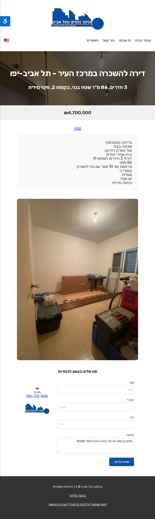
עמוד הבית (143, 40)
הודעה (130, 435)
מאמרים (92, 40)
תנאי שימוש (99, 504)
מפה (77, 128)
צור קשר (108, 40)
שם (132, 382)
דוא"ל (130, 400)
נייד (132, 417)
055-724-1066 (37, 396)
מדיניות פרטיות (80, 504)
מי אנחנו (125, 40)
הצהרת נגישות (58, 504)
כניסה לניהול (77, 495)
